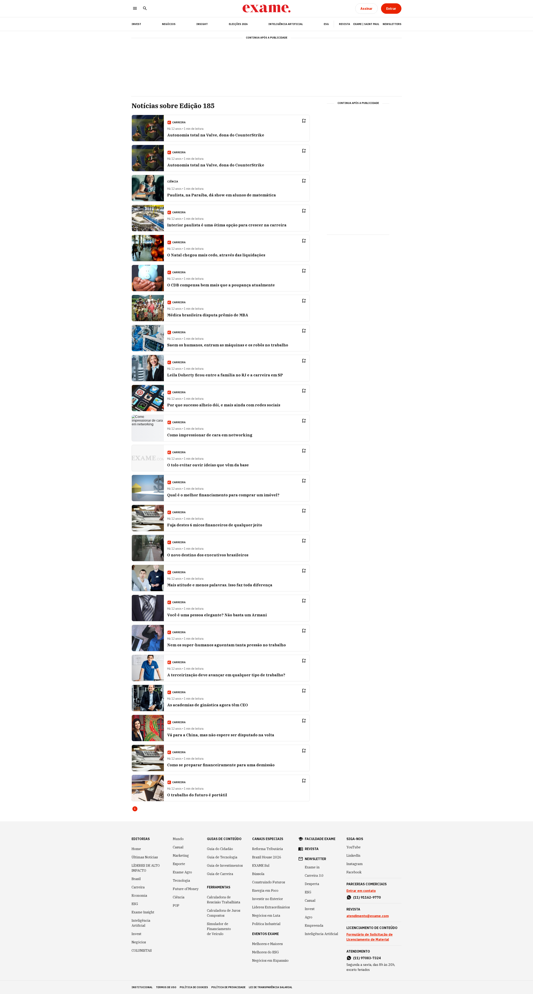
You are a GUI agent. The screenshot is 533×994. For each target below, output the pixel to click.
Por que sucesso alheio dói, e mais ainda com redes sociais (223, 405)
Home (136, 849)
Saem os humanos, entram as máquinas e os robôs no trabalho (227, 345)
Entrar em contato (361, 891)
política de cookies (194, 987)
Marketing (181, 855)
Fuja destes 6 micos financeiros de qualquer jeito (214, 525)
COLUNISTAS (142, 950)
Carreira (138, 887)
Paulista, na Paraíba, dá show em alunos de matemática (221, 195)
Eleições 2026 (238, 24)
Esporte (179, 864)
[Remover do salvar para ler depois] (303, 120)
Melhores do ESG (265, 952)
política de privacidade (228, 987)
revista (312, 849)
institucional (142, 987)
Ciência (178, 897)
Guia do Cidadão (220, 849)
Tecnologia (181, 880)
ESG (326, 24)
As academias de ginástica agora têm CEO (207, 705)
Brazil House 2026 (266, 857)
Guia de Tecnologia (222, 857)
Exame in (312, 867)
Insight (202, 24)
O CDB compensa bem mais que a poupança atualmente (221, 285)
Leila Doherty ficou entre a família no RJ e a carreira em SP (225, 375)
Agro (308, 917)
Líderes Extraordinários (271, 907)
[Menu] (135, 8)
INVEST (136, 24)
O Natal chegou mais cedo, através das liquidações (216, 255)
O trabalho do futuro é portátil (197, 795)
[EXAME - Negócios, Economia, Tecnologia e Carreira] (266, 8)
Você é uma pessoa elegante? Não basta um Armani (217, 615)
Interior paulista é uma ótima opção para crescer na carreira (226, 225)
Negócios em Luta (266, 915)
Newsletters (392, 24)
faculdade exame (320, 839)
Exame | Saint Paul (366, 24)
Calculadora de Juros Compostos (223, 913)
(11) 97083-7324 (367, 958)
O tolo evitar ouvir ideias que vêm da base (208, 465)
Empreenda (314, 925)
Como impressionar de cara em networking (209, 435)
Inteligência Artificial (285, 24)
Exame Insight (143, 912)
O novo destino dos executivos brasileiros (207, 555)
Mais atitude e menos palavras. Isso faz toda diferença (219, 585)
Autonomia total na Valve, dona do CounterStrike (215, 135)
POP (176, 905)
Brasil (136, 879)
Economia (139, 895)
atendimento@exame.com (367, 916)
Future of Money (186, 889)
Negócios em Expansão (270, 960)
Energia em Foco (265, 890)
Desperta (312, 884)
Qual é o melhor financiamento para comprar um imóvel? (223, 495)
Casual (178, 847)
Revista (344, 24)
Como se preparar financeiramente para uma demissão (221, 765)
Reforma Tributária (267, 849)
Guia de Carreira (220, 874)
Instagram (354, 864)
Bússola (258, 874)
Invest (136, 934)
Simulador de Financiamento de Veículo (219, 929)
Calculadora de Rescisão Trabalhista (223, 899)
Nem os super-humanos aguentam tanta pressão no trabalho (226, 645)
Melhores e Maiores (267, 944)
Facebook (353, 872)
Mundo (178, 839)
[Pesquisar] (145, 8)
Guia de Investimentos (225, 865)
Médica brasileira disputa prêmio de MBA (207, 315)
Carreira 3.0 (314, 875)
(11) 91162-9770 (367, 897)
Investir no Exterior (267, 899)
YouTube (353, 847)
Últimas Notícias (145, 857)
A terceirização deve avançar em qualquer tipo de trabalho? (226, 675)
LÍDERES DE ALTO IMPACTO (146, 868)
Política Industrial (266, 924)
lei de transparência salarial (270, 987)
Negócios (169, 24)
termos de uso (166, 987)
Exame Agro (182, 872)
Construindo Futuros (268, 882)
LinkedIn (353, 855)
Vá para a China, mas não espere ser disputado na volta (220, 735)
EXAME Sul (260, 865)
